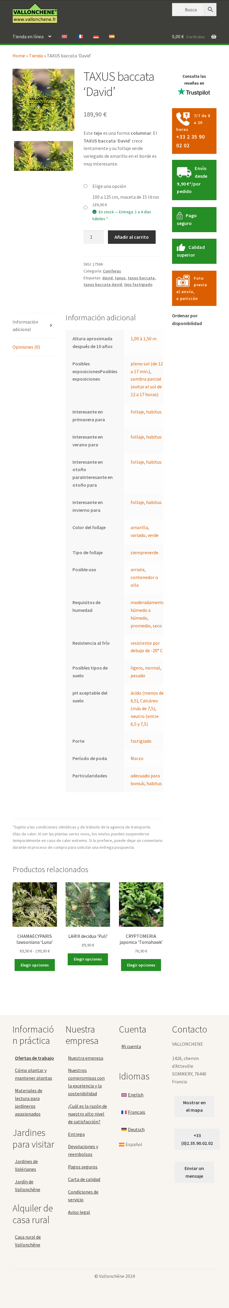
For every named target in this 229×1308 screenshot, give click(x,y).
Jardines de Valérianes (26, 1165)
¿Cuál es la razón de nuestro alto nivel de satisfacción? (87, 1114)
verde (153, 535)
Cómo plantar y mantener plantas (33, 1074)
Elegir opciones (35, 965)
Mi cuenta (131, 1046)
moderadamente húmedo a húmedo (148, 610)
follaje (137, 412)
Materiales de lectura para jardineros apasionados (28, 1102)
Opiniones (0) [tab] (26, 347)
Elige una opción (109, 186)
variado (138, 535)
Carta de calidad (84, 1179)
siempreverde (144, 552)
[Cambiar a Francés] (80, 37)
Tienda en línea (28, 36)
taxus (120, 278)
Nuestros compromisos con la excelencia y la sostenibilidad (86, 1081)
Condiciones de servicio (83, 1196)
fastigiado (141, 741)
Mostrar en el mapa (194, 1106)
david (107, 278)
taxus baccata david (102, 284)
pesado (138, 675)
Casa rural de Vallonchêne (28, 1241)
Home (19, 56)
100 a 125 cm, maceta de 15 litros (125, 197)
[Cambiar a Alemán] (96, 37)
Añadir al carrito (131, 237)
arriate (138, 569)
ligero (137, 668)
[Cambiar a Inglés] (64, 37)
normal (152, 668)
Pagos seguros (83, 1167)
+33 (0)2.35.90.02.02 (197, 1139)
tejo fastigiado (138, 284)
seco (157, 626)
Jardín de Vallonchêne (27, 1185)
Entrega (76, 1134)
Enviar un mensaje (194, 1172)
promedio (141, 626)
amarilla (139, 527)
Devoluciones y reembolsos (83, 1150)
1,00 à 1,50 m (144, 338)
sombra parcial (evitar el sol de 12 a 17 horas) (146, 386)
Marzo (137, 758)
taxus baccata (141, 278)
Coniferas (112, 271)
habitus (154, 412)
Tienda (36, 56)
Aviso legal (79, 1212)
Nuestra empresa (85, 1058)
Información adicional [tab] (25, 326)
